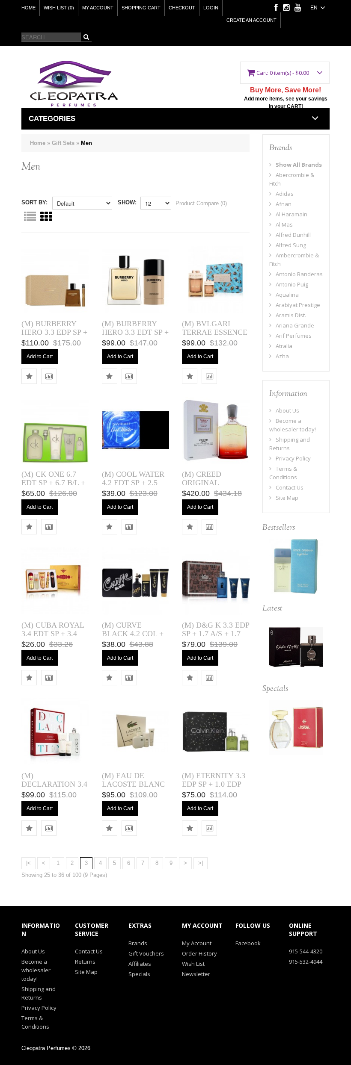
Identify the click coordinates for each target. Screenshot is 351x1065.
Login (210, 7)
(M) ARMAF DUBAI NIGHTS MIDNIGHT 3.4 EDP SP (296, 649)
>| (200, 863)
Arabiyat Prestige (298, 305)
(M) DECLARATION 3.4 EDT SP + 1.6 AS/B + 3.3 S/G (54, 788)
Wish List (193, 964)
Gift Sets (63, 143)
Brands (137, 943)
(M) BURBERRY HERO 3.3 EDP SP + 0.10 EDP (54, 332)
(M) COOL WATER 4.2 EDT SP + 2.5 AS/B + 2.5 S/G (133, 483)
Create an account (251, 20)
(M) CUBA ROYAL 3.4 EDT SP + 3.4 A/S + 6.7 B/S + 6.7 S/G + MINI (52, 638)
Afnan (284, 204)
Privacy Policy (293, 458)
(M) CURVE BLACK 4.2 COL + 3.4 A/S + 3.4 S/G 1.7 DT (133, 638)
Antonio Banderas (299, 274)
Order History (199, 953)
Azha (282, 356)
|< (28, 863)
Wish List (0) (59, 7)
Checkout (182, 7)
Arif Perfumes (294, 335)
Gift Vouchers (146, 953)
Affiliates (139, 964)
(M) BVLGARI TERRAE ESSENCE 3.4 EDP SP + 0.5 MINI (214, 336)
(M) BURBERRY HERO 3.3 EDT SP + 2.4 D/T (135, 332)
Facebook (248, 943)
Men (86, 143)
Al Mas (284, 224)
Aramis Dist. (291, 315)
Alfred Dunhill (293, 235)
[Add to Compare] (49, 376)
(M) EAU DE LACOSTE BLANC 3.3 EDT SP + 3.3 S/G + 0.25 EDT (133, 788)
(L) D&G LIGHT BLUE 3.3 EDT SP (296, 561)
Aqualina (287, 294)
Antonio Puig (292, 284)
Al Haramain (291, 214)
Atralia (284, 346)
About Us (287, 410)
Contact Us (289, 487)
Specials (139, 974)
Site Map (287, 498)
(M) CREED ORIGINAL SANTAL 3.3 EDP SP (211, 487)
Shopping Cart (141, 7)
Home (28, 7)
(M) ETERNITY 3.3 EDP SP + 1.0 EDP (213, 779)
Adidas (285, 194)
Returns (85, 961)
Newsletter (196, 974)
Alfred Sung (291, 245)
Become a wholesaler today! (36, 970)
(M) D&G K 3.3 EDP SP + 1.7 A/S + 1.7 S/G (215, 633)
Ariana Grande (295, 325)
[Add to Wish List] (29, 376)
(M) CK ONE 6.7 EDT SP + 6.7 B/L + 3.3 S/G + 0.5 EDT (53, 483)
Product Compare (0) (201, 203)
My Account (97, 7)
